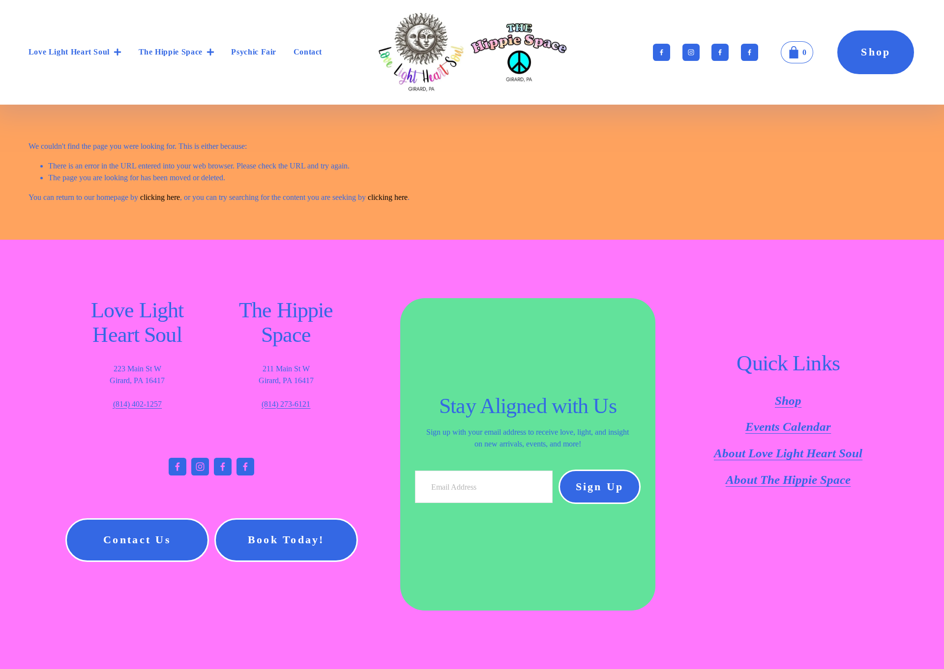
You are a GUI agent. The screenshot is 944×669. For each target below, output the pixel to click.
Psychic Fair (253, 52)
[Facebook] (661, 52)
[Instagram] (691, 52)
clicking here (160, 197)
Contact (308, 52)
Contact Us (137, 540)
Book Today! (286, 540)
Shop (875, 52)
